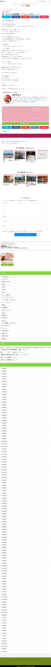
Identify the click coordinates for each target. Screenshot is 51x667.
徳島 (3, 284)
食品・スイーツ (5, 310)
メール (5, 221)
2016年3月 (4, 495)
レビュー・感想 (5, 295)
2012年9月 (4, 602)
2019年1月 (4, 410)
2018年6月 (4, 425)
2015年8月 (4, 513)
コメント (5, 202)
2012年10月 (4, 599)
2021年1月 (4, 378)
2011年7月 (4, 622)
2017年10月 (4, 446)
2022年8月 (4, 368)
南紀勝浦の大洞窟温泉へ (42, 183)
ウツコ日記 (25, 6)
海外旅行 (4, 317)
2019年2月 (4, 407)
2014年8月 (4, 545)
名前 (4, 216)
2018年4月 (4, 430)
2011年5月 (4, 628)
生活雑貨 (4, 307)
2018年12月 (4, 412)
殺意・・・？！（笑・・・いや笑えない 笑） (8, 160)
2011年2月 (4, 635)
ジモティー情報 (16, 662)
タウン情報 (4, 276)
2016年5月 (4, 490)
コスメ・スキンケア (6, 297)
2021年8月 (4, 376)
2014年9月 (4, 542)
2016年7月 (4, 485)
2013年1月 (4, 594)
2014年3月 (4, 558)
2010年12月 (4, 641)
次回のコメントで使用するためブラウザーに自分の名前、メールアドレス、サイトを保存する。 (23, 231)
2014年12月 (4, 534)
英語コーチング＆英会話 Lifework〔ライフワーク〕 (34, 100)
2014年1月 (4, 563)
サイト (4, 225)
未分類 (3, 338)
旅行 (3, 313)
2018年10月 (4, 417)
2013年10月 (4, 571)
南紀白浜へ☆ (17, 160)
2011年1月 (4, 638)
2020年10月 (4, 384)
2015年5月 (4, 521)
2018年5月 (4, 428)
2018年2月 (4, 436)
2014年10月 (4, 539)
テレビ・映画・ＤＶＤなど (7, 299)
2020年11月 (4, 381)
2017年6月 (4, 456)
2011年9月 (4, 617)
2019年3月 (4, 404)
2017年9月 (4, 449)
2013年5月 (4, 583)
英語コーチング (37, 662)
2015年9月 (4, 511)
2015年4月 (4, 524)
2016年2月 (4, 498)
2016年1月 (4, 500)
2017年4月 (4, 462)
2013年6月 (4, 581)
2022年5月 (4, 373)
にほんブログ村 (23, 248)
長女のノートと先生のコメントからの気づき (10, 347)
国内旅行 (4, 315)
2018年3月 (4, 433)
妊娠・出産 (4, 330)
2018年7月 (4, 423)
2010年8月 (4, 651)
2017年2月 (4, 467)
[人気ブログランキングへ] (4, 246)
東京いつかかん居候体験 (6, 357)
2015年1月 (4, 532)
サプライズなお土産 (30, 161)
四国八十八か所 (5, 281)
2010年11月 (4, 643)
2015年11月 (4, 506)
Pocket (44, 16)
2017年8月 (4, 451)
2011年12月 (4, 609)
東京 (3, 286)
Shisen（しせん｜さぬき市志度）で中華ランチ (16, 141)
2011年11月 (4, 612)
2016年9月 (4, 480)
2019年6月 (4, 399)
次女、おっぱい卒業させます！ (13, 143)
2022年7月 (4, 371)
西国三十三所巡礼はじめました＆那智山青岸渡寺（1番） (31, 184)
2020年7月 (4, 389)
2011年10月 (4, 615)
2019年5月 (4, 402)
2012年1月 (4, 607)
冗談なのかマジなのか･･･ (42, 158)
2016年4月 (4, 493)
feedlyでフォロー (26, 123)
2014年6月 (4, 550)
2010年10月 (4, 646)
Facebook (16, 16)
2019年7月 (4, 397)
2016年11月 (4, 474)
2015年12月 (4, 503)
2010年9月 (4, 648)
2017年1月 (4, 469)
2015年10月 (4, 508)
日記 (3, 320)
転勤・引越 (4, 335)
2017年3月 (4, 464)
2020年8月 (4, 386)
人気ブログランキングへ (11, 246)
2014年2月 (4, 560)
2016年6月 (4, 487)
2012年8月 (4, 604)
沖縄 (3, 289)
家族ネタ (7, 131)
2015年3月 (4, 526)
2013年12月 (4, 565)
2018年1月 (4, 438)
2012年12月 (4, 596)
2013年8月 (4, 576)
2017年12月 (4, 441)
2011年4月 (4, 630)
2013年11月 (4, 568)
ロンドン (4, 279)
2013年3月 (4, 589)
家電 (3, 304)
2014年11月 (4, 537)
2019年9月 (4, 394)
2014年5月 (4, 552)
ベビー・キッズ (5, 302)
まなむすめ (4, 325)
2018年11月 (4, 415)
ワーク (3, 328)
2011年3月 (4, 633)
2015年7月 (4, 516)
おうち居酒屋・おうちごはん (8, 323)
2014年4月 (4, 555)
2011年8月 (4, 620)
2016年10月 (4, 477)
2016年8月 (4, 482)
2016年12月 (4, 472)
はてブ (35, 16)
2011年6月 (4, 625)
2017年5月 (4, 459)
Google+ (26, 16)
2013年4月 (4, 586)
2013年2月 (4, 591)
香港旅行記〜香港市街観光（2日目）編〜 (9, 354)
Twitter (7, 16)
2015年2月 (4, 529)
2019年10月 (4, 391)
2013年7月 (4, 578)
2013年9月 (4, 573)
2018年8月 (4, 420)
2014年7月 (4, 547)
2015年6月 (4, 519)
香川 (3, 292)
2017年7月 (4, 454)
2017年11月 (4, 443)
